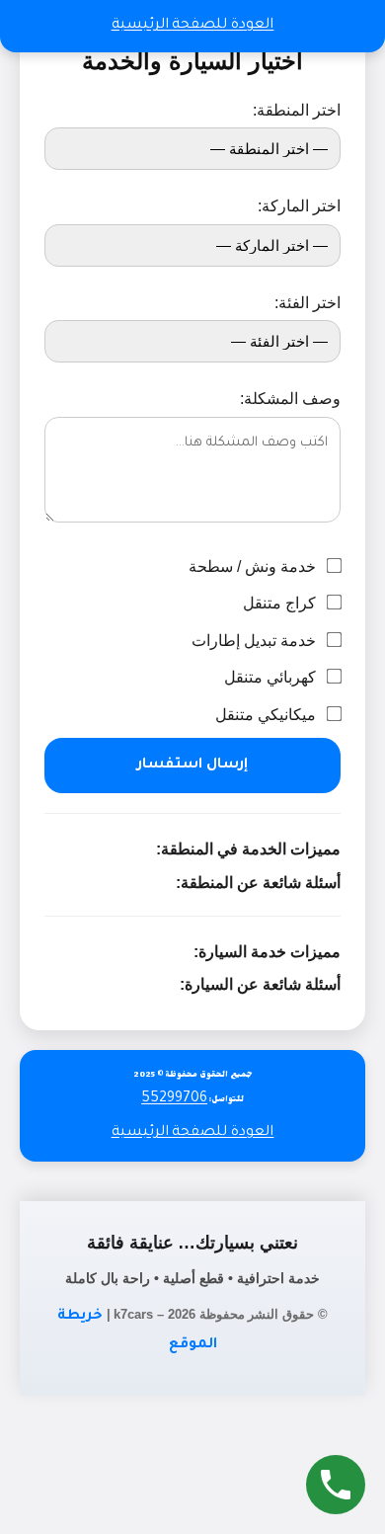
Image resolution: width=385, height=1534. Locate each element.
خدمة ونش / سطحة (254, 566)
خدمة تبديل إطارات (256, 640)
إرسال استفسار (192, 765)
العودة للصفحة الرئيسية (193, 26)
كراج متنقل (281, 603)
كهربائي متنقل (272, 677)
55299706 (174, 1099)
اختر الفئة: (307, 302)
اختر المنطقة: (297, 110)
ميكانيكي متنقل (267, 714)
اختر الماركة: (299, 206)
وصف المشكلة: (290, 398)
